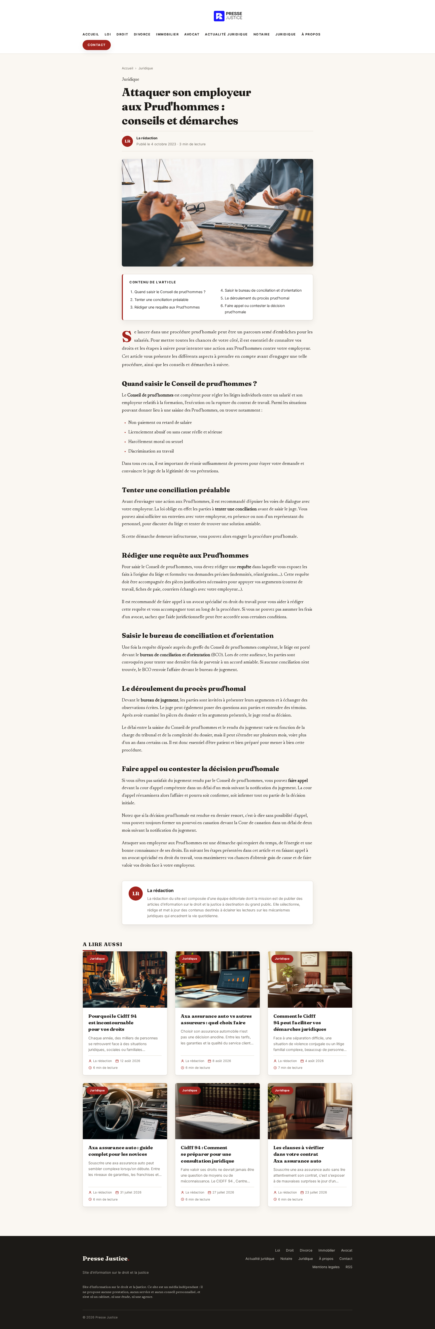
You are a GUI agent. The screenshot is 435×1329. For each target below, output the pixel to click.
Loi (108, 34)
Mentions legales (326, 1267)
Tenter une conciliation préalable (161, 299)
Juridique (285, 34)
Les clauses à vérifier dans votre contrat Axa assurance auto (298, 1154)
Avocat (191, 34)
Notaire (261, 34)
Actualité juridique (226, 34)
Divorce (142, 34)
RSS (349, 1267)
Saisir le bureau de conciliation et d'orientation (263, 290)
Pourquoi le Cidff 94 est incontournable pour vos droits (112, 1022)
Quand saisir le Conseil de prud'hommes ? (169, 292)
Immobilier (167, 34)
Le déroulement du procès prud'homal (257, 298)
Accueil (91, 34)
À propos (311, 34)
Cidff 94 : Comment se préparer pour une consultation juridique (207, 1154)
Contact (97, 45)
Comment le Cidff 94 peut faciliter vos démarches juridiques (299, 1022)
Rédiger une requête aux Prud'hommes (167, 307)
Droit (122, 34)
